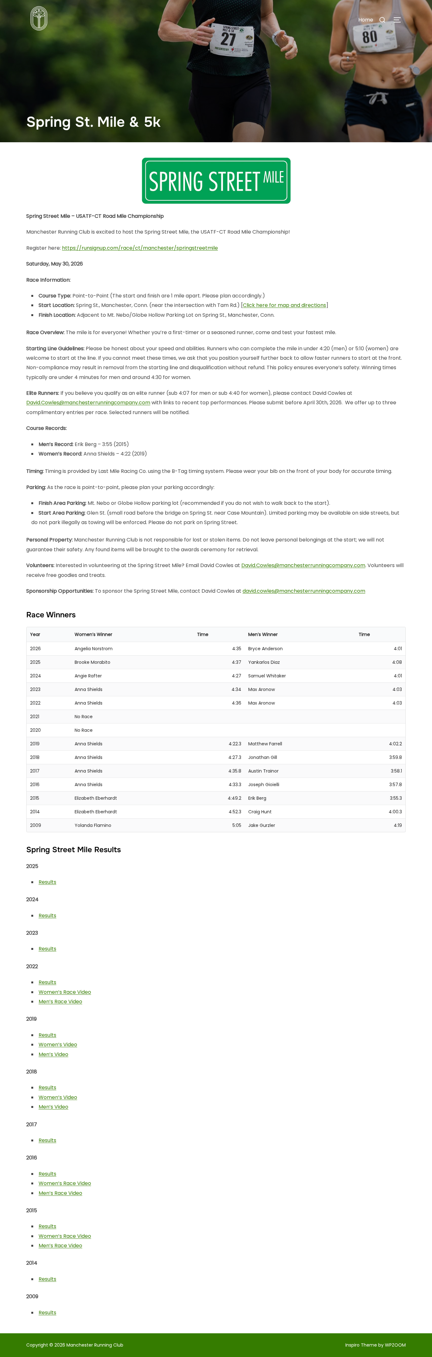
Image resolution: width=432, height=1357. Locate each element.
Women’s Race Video (65, 992)
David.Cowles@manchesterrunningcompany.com (88, 402)
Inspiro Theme (361, 1345)
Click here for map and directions (284, 305)
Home (365, 19)
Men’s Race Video (60, 1001)
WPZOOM (395, 1345)
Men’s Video (53, 1054)
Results (47, 882)
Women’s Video (58, 1044)
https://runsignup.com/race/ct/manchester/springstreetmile (140, 248)
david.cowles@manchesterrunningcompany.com (304, 591)
